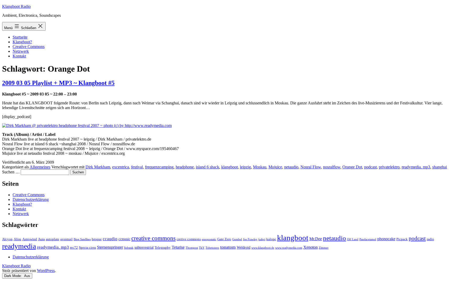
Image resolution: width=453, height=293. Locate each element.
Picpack (402, 239)
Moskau (259, 167)
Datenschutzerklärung (31, 199)
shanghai (439, 167)
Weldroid (243, 247)
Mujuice (275, 167)
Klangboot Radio (16, 6)
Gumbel (237, 239)
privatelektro (389, 167)
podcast (370, 167)
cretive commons (189, 239)
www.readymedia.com (288, 247)
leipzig (245, 167)
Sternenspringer (110, 247)
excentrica (120, 167)
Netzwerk (21, 51)
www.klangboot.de (262, 247)
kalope (271, 239)
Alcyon (7, 239)
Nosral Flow (310, 167)
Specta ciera (87, 247)
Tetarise (178, 247)
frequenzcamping (159, 167)
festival (137, 167)
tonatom (228, 247)
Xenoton (310, 247)
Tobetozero (212, 247)
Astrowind (29, 239)
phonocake (386, 239)
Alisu (17, 239)
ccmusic (124, 239)
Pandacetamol (367, 239)
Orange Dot (352, 167)
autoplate (52, 239)
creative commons (153, 238)
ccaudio (110, 238)
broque (97, 239)
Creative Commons (29, 46)
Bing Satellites (82, 239)
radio (430, 239)
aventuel (66, 239)
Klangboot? (22, 42)
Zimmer (323, 247)
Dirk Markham (97, 167)
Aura (41, 239)
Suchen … (11, 172)
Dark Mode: (13, 276)
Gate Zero (224, 239)
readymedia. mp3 (416, 167)
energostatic (209, 239)
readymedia (19, 246)
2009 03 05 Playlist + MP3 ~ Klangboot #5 (58, 82)
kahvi (261, 239)
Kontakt (19, 56)
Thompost (192, 247)
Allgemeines (40, 167)
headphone (185, 167)
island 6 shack (207, 167)
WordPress (46, 270)
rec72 (74, 247)
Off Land (352, 239)
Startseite (20, 37)
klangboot (229, 167)
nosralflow (331, 167)
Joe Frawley (250, 239)
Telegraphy (163, 247)
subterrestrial (144, 247)
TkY (201, 247)
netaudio (291, 167)
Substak (128, 247)
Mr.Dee (315, 239)
